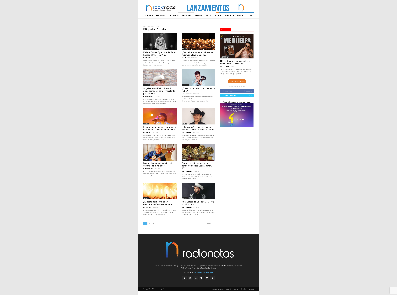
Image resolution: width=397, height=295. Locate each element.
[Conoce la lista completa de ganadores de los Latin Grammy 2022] (198, 152)
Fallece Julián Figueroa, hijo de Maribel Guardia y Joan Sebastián (198, 128)
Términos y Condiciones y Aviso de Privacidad (224, 289)
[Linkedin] (196, 278)
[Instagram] (190, 278)
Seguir (250, 95)
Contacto (228, 16)
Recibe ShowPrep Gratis (237, 81)
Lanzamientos (173, 16)
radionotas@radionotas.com (203, 272)
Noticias (148, 16)
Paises (239, 16)
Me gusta (249, 91)
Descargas (160, 16)
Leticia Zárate (224, 66)
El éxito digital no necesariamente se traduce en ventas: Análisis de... (159, 128)
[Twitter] (201, 278)
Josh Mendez (147, 57)
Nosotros (251, 289)
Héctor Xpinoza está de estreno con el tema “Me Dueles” (235, 62)
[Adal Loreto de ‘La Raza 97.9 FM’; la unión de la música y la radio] (198, 191)
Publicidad (243, 289)
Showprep (198, 16)
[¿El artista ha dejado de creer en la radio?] (198, 77)
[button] (251, 15)
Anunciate (186, 16)
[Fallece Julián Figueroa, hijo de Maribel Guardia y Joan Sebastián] (198, 116)
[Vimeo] (207, 278)
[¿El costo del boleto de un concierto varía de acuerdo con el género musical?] (160, 191)
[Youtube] (212, 278)
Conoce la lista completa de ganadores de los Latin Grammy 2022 (197, 166)
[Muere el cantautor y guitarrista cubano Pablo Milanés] (160, 152)
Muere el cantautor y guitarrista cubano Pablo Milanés (158, 164)
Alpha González (148, 96)
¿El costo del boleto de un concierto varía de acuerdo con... (158, 203)
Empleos (208, 16)
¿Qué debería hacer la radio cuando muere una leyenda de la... (198, 53)
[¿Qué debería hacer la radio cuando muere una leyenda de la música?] (198, 41)
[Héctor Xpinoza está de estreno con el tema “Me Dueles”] (237, 46)
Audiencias (147, 85)
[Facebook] (184, 278)
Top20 (216, 16)
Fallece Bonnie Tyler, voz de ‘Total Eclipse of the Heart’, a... (159, 53)
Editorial (184, 49)
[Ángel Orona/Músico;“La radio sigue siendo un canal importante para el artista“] (160, 77)
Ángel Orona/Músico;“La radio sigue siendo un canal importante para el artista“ (159, 91)
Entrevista (185, 198)
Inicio (144, 26)
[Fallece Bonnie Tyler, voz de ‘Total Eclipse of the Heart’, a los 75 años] (160, 41)
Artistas (146, 49)
